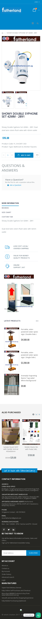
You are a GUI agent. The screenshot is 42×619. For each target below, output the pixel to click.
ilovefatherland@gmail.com (11, 518)
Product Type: (7, 147)
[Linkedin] (13, 530)
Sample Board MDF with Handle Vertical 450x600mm (10, 449)
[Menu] (33, 23)
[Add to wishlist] (37, 155)
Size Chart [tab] (6, 212)
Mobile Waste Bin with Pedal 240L (31, 448)
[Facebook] (4, 530)
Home (3, 33)
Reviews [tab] (5, 208)
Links (36, 2)
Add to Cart (26, 155)
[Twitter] (9, 530)
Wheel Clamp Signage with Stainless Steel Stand (29, 331)
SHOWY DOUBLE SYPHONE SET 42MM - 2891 (20, 115)
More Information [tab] (10, 203)
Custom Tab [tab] (7, 217)
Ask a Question (15, 185)
